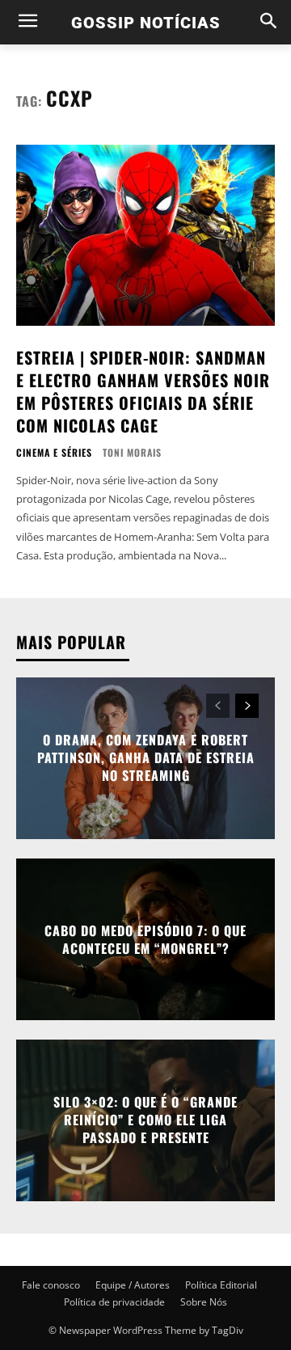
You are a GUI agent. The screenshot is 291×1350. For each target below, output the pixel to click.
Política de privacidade (114, 1302)
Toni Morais (132, 452)
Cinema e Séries (54, 453)
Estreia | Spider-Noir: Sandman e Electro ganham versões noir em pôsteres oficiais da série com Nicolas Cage (143, 391)
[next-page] (247, 706)
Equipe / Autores (132, 1285)
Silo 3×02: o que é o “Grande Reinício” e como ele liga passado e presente (145, 1120)
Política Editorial (221, 1285)
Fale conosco (51, 1285)
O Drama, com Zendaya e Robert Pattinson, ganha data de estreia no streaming (146, 758)
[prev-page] (218, 706)
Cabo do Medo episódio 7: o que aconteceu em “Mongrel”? (145, 938)
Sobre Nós (203, 1302)
